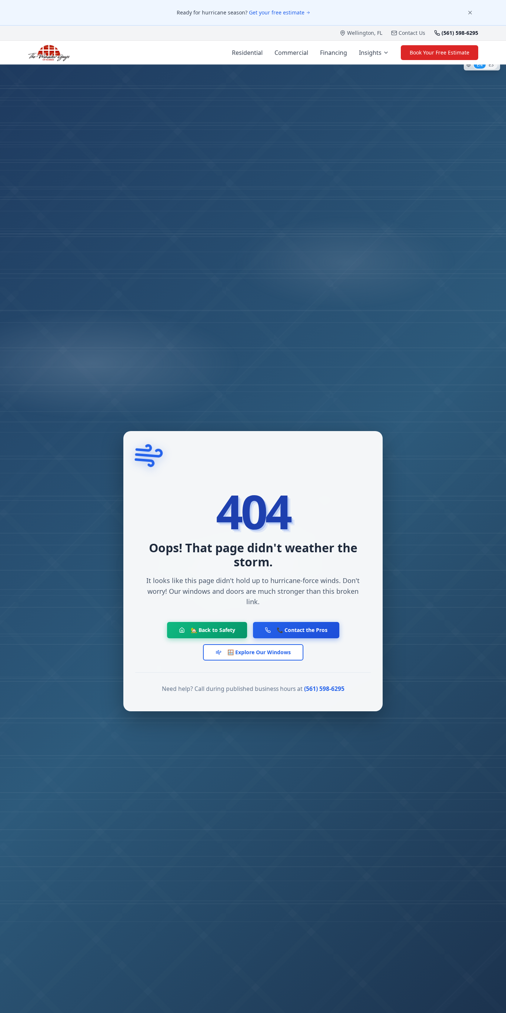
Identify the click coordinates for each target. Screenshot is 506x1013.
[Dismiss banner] (470, 12)
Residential (247, 53)
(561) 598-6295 (324, 689)
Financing (333, 53)
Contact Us (412, 32)
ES (491, 65)
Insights (370, 53)
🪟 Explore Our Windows (259, 652)
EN (480, 65)
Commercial (291, 53)
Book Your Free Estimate (439, 52)
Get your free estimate (276, 12)
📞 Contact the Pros (302, 629)
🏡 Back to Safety (213, 629)
